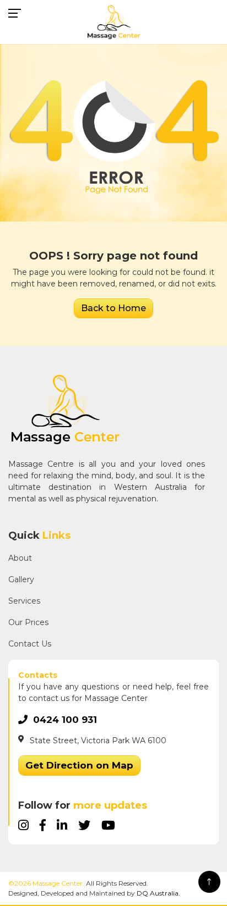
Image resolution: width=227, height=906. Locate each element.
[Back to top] (209, 882)
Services (24, 601)
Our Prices (28, 622)
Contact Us (29, 644)
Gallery (21, 579)
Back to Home (113, 308)
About (20, 558)
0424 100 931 (65, 719)
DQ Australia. (158, 893)
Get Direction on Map (79, 765)
